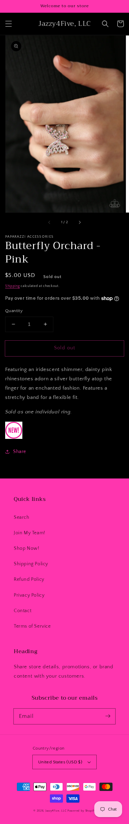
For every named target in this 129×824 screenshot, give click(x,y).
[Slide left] (49, 222)
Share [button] (19, 451)
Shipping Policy (31, 564)
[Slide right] (79, 222)
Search (22, 517)
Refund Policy (29, 579)
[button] (8, 23)
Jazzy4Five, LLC (56, 810)
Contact (22, 611)
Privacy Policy (29, 595)
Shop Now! (26, 548)
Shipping (12, 286)
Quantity (14, 310)
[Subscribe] (107, 716)
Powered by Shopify (81, 810)
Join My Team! (29, 533)
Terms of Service (32, 626)
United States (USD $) (60, 762)
